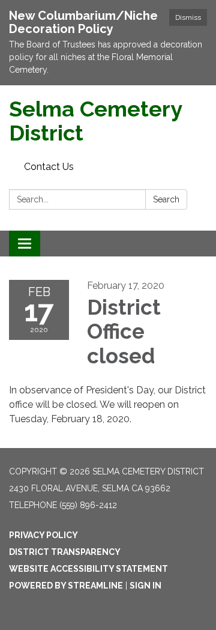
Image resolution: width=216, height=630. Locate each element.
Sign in (145, 585)
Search (166, 199)
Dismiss (188, 17)
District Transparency (65, 552)
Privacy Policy (43, 535)
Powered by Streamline (66, 585)
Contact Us (49, 166)
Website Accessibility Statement (88, 569)
